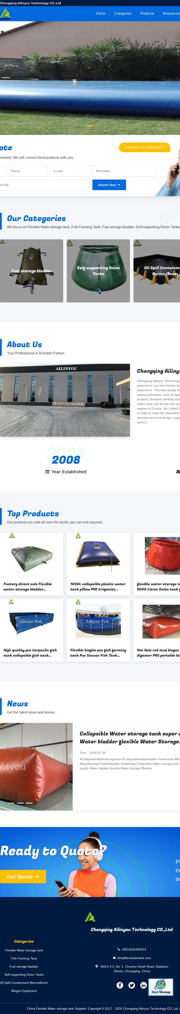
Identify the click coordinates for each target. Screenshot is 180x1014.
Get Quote (20, 877)
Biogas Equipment (24, 991)
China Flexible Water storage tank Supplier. (57, 1008)
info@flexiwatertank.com (134, 957)
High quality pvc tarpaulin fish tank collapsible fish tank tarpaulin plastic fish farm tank (30, 653)
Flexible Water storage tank (24, 950)
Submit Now (107, 185)
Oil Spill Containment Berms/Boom (24, 982)
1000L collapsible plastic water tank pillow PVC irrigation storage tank (98, 586)
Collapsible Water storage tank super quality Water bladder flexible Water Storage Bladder (65, 738)
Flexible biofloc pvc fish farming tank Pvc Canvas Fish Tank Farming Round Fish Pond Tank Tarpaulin (98, 653)
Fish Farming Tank (24, 958)
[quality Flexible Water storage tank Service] (90, 99)
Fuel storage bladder (31, 271)
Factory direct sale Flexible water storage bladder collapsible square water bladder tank (28, 586)
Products (147, 13)
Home (101, 13)
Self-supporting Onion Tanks (98, 271)
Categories (122, 13)
